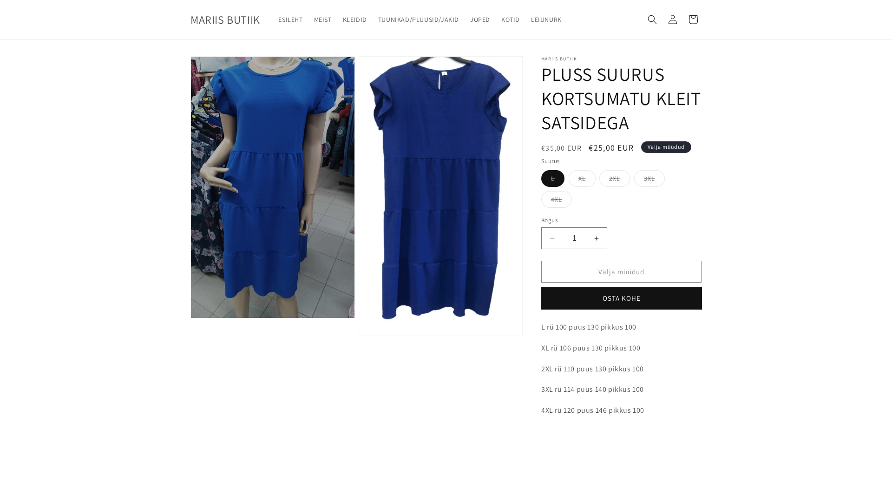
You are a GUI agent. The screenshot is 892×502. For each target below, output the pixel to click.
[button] (652, 19)
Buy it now (621, 298)
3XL (649, 178)
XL (582, 178)
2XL (614, 178)
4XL (556, 199)
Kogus (549, 220)
